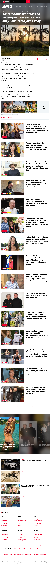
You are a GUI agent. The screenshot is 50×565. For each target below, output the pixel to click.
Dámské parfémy (29, 548)
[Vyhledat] (28, 1)
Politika (25, 6)
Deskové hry (39, 548)
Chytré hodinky (21, 550)
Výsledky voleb (3, 522)
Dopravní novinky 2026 (38, 536)
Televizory (45, 548)
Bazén (9, 546)
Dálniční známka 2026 (38, 534)
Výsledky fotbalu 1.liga (38, 520)
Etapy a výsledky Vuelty (22, 520)
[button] (25, 40)
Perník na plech (3, 540)
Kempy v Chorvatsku (21, 533)
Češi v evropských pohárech (40, 545)
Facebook (6, 554)
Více (45, 6)
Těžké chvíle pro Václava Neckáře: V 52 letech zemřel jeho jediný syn (37, 295)
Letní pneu (35, 548)
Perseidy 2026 (26, 545)
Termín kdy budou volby (5, 523)
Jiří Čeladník (7, 58)
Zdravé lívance (3, 536)
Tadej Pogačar (20, 523)
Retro (41, 6)
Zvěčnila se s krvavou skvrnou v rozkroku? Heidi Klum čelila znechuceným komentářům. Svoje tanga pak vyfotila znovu (37, 128)
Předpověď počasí (19, 545)
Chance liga (36, 519)
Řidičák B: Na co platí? (38, 537)
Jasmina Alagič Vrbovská (7, 66)
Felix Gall (19, 525)
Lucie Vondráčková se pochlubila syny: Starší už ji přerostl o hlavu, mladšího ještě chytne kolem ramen (36, 372)
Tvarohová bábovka (4, 537)
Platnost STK (36, 540)
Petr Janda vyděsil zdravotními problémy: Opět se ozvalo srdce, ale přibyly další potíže (36, 202)
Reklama (10, 554)
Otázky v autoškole (37, 539)
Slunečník (24, 546)
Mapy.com (13, 545)
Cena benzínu (31, 545)
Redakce (14, 554)
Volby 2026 (3, 519)
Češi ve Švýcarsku (21, 537)
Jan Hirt (19, 522)
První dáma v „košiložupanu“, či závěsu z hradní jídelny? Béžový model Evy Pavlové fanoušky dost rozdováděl (37, 315)
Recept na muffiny (4, 534)
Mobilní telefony (15, 548)
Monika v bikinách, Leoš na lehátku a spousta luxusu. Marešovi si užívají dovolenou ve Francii (37, 391)
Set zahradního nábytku (35, 546)
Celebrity (18, 6)
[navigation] (1, 2)
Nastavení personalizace (25, 555)
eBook (40, 59)
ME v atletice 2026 (37, 523)
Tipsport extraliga (37, 522)
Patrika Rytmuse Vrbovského (8, 75)
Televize (36, 6)
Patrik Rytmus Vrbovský (5, 114)
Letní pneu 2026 (37, 533)
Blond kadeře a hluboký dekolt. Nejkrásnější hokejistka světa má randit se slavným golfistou (37, 334)
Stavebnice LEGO (22, 548)
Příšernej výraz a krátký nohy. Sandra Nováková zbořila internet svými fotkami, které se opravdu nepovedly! (37, 240)
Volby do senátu (4, 525)
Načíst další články (25, 407)
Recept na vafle (4, 539)
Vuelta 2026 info (21, 519)
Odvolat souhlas (43, 554)
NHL (35, 526)
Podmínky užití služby (29, 554)
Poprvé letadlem (20, 534)
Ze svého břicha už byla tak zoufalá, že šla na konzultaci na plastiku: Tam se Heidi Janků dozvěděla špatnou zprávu (36, 260)
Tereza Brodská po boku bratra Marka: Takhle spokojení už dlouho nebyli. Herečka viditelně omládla (36, 146)
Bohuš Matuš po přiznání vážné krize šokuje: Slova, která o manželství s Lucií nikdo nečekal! (36, 184)
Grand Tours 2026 (21, 526)
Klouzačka (28, 546)
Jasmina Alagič (15, 114)
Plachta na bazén (14, 546)
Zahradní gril (42, 546)
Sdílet (44, 59)
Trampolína (19, 546)
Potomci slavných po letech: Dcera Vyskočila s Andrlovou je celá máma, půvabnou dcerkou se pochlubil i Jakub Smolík (37, 222)
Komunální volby (4, 526)
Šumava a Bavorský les (22, 536)
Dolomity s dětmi (21, 540)
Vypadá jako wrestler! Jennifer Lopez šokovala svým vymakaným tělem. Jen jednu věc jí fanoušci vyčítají (37, 353)
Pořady (30, 6)
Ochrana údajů (36, 554)
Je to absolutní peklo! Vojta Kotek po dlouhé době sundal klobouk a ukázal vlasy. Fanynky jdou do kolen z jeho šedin (37, 166)
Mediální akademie (20, 554)
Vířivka (46, 546)
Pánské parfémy (28, 550)
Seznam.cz (46, 1)
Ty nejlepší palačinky (4, 533)
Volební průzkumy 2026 (5, 520)
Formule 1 (36, 525)
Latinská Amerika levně (22, 539)
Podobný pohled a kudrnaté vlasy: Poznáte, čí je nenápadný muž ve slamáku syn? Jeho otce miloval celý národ (36, 279)
